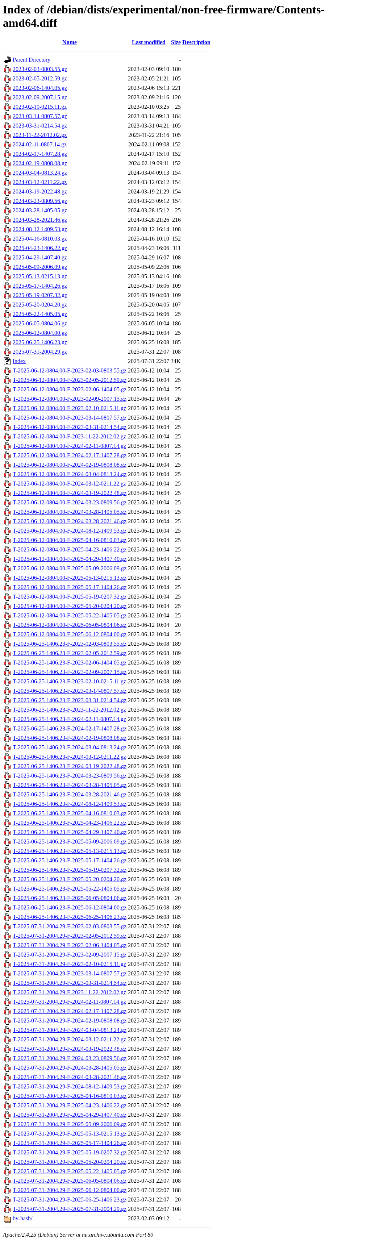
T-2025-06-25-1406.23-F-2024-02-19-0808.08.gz (69, 738)
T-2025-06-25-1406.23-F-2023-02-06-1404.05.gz (69, 662)
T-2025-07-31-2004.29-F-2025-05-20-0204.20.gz (69, 1162)
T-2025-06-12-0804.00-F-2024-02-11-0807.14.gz (69, 446)
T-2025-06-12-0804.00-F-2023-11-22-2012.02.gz (69, 436)
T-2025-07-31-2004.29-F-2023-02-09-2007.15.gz (69, 954)
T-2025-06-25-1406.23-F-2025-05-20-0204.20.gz (69, 879)
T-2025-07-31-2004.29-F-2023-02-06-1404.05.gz (69, 945)
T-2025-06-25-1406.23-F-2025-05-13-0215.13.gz (69, 851)
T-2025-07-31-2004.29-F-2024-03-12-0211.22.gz (69, 1039)
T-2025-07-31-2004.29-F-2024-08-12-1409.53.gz (69, 1086)
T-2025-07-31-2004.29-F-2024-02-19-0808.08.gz (69, 1020)
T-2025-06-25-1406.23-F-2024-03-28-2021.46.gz (69, 794)
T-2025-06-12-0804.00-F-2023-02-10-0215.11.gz (69, 408)
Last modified (149, 42)
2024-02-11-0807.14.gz (40, 144)
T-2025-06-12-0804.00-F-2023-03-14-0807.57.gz (69, 418)
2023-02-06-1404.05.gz (40, 88)
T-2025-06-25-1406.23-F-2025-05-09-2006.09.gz (69, 841)
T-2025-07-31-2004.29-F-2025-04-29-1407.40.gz (69, 1115)
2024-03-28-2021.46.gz (40, 220)
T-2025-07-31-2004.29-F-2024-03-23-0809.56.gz (69, 1058)
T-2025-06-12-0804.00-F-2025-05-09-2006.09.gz (69, 568)
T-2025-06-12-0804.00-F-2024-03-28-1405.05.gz (69, 512)
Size (176, 42)
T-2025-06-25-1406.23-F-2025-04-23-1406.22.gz (69, 823)
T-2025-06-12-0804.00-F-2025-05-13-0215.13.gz (69, 578)
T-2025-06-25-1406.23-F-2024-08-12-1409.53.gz (69, 804)
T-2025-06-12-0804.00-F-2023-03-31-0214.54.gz (69, 427)
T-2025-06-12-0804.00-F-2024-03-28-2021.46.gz (69, 521)
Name (69, 42)
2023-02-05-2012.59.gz (40, 78)
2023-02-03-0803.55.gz (40, 69)
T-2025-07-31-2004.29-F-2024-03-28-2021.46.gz (69, 1077)
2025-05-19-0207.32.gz (40, 295)
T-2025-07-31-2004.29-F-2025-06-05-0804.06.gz (69, 1181)
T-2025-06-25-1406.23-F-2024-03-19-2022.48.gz (69, 766)
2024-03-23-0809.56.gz (40, 201)
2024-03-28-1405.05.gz (40, 210)
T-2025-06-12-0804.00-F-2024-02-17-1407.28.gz (69, 455)
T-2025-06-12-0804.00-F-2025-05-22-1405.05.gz (69, 615)
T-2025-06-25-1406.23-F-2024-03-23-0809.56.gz (69, 775)
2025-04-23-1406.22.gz (40, 248)
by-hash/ (22, 1218)
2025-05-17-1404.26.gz (40, 286)
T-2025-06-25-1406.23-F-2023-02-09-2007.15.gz (69, 672)
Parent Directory (31, 60)
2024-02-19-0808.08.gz (40, 163)
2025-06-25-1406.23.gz (40, 342)
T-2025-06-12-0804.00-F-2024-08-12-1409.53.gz (69, 531)
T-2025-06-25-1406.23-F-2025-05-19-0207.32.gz (69, 870)
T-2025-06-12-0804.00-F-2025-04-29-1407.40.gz (69, 559)
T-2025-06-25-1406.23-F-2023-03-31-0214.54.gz (69, 700)
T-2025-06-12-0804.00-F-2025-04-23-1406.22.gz (69, 549)
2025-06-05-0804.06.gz (40, 323)
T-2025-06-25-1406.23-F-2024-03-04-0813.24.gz (69, 747)
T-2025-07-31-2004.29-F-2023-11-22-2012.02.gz (69, 992)
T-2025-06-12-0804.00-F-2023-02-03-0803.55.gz (69, 370)
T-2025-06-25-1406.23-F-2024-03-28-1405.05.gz (69, 785)
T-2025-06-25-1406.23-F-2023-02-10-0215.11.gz (69, 681)
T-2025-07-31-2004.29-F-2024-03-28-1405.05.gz (69, 1068)
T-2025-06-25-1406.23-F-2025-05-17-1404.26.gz (69, 860)
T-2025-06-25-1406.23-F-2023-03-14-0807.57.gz (69, 691)
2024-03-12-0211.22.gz (40, 182)
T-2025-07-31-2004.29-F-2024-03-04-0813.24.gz (69, 1030)
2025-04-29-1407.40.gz (40, 257)
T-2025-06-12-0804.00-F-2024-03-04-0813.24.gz (69, 474)
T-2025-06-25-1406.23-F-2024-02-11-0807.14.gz (69, 719)
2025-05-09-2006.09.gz (40, 267)
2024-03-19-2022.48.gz (40, 191)
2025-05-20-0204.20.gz (40, 304)
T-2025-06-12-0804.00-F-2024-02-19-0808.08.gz (69, 465)
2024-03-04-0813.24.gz (40, 173)
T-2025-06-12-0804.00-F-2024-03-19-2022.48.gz (69, 493)
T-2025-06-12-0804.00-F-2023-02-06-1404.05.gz (69, 389)
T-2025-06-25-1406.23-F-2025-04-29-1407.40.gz (69, 832)
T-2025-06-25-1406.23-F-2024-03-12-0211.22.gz (69, 757)
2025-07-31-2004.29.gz (40, 352)
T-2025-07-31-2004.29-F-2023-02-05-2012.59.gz (69, 936)
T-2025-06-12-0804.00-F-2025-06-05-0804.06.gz (69, 625)
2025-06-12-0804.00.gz (40, 333)
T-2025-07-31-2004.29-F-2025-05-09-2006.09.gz (69, 1124)
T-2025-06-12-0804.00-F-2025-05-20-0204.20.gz (69, 606)
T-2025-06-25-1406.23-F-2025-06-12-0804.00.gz (69, 907)
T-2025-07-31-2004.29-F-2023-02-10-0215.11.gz (69, 964)
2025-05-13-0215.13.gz (40, 276)
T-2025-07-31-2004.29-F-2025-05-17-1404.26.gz (69, 1143)
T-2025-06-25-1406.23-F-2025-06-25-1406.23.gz (69, 917)
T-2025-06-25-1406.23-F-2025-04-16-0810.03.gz (69, 813)
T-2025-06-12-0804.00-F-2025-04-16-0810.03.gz (69, 540)
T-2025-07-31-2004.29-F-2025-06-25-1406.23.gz (69, 1199)
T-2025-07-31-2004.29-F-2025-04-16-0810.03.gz (69, 1096)
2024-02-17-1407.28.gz (40, 154)
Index (19, 361)
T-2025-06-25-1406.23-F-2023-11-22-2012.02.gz (69, 710)
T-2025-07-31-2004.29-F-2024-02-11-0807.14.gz (69, 1002)
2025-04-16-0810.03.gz (40, 239)
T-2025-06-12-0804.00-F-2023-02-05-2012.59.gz (69, 380)
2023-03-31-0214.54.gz (40, 125)
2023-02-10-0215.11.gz (40, 107)
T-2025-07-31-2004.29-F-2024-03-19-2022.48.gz (69, 1049)
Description (196, 42)
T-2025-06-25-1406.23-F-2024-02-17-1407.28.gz (69, 728)
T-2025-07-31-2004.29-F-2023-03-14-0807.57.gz (69, 973)
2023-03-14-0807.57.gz (40, 116)
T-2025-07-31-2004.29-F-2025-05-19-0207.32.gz (69, 1152)
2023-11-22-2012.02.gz (40, 135)
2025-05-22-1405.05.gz (40, 314)
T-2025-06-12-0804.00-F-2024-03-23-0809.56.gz (69, 502)
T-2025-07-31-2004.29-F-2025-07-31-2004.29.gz (69, 1209)
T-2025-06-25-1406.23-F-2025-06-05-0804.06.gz (69, 898)
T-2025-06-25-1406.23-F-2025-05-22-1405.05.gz (69, 889)
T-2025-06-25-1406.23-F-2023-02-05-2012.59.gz (69, 653)
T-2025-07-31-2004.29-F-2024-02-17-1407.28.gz (69, 1011)
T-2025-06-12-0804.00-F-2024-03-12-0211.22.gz (69, 483)
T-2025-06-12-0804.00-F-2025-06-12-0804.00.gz (69, 634)
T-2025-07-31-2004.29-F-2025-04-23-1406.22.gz (69, 1105)
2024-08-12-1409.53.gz (40, 229)
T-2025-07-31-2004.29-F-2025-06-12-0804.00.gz (69, 1190)
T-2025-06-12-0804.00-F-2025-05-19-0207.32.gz (69, 597)
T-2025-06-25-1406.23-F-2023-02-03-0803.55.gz (69, 644)
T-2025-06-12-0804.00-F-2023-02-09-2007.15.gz (69, 399)
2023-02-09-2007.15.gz (40, 97)
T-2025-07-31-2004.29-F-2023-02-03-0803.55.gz (69, 926)
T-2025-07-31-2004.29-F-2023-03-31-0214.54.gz (69, 983)
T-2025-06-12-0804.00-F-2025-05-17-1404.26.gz (69, 587)
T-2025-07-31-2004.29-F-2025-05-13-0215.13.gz (69, 1133)
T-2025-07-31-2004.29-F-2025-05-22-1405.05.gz (69, 1171)
